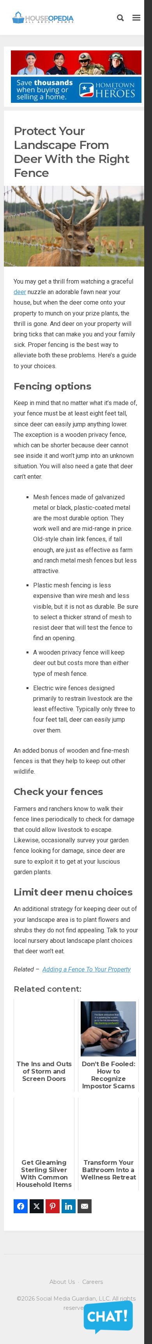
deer (20, 292)
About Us (62, 1281)
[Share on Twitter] (37, 1206)
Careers (92, 1281)
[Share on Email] (85, 1206)
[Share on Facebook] (21, 1206)
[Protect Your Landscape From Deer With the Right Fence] (76, 225)
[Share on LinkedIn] (69, 1206)
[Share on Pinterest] (53, 1206)
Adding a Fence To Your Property (86, 969)
